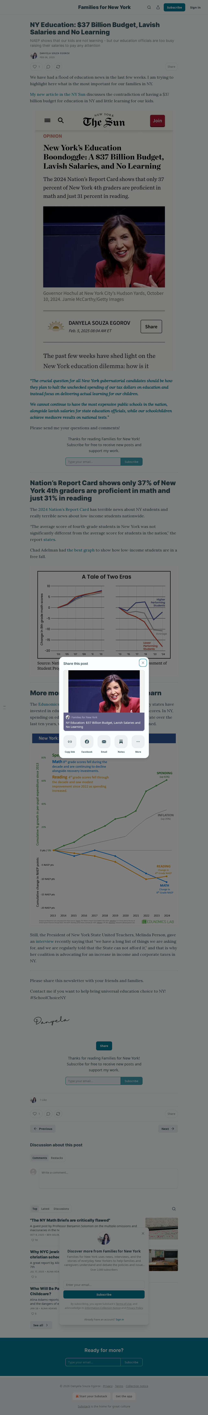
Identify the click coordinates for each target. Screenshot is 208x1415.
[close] (143, 663)
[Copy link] (69, 741)
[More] (138, 741)
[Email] (104, 741)
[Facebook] (86, 741)
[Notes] (121, 741)
